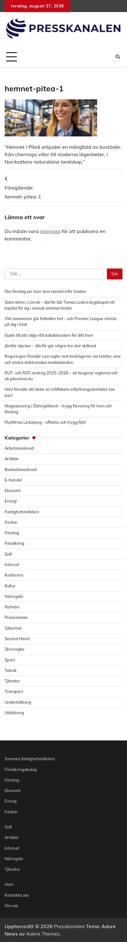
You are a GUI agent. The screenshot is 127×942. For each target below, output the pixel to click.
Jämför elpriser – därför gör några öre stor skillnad (50, 345)
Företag (12, 532)
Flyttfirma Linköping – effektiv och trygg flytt (45, 422)
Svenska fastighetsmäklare (30, 758)
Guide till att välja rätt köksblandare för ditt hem (49, 335)
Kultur (10, 585)
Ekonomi (12, 490)
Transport (14, 691)
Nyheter (12, 606)
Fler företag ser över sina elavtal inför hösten (45, 291)
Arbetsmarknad (19, 448)
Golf (8, 554)
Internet (12, 564)
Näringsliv (14, 596)
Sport (10, 659)
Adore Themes (43, 934)
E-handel (13, 479)
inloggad (50, 231)
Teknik (11, 670)
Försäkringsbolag (21, 769)
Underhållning (18, 702)
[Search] (117, 56)
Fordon (11, 522)
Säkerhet (13, 628)
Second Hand (17, 638)
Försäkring (14, 543)
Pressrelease (16, 617)
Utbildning (14, 712)
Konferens (14, 575)
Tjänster (12, 680)
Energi (11, 500)
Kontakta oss (17, 895)
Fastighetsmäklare (22, 511)
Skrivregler (15, 649)
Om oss (11, 905)
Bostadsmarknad (21, 469)
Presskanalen (69, 926)
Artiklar (12, 458)
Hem (9, 884)
